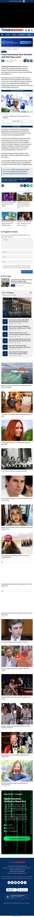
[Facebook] (21, 185)
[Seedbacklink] (25, 882)
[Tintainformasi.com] (12, 30)
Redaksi (7, 60)
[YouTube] (18, 883)
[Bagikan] (31, 60)
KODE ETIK (10, 877)
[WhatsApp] (31, 185)
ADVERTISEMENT (23, 878)
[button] (26, 30)
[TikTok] (22, 883)
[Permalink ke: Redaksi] (3, 60)
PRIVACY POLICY (13, 878)
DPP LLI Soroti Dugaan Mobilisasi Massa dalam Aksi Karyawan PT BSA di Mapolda (20, 327)
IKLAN (30, 878)
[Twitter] (24, 185)
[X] (12, 883)
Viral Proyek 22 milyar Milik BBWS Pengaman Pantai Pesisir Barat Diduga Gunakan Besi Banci (19, 320)
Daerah (13, 285)
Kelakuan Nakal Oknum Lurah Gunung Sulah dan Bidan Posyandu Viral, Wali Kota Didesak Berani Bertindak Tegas (20, 333)
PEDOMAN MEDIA (19, 877)
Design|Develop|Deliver (17, 838)
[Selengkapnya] (30, 292)
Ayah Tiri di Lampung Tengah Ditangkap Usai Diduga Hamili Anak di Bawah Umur (20, 346)
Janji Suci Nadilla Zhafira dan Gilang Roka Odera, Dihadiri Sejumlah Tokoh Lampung (20, 340)
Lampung (4, 51)
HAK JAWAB (5, 878)
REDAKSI (4, 877)
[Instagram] (15, 883)
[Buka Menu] (29, 30)
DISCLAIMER (28, 877)
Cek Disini (12, 898)
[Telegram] (28, 185)
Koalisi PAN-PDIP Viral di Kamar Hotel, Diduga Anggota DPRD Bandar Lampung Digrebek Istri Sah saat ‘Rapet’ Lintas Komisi (20, 352)
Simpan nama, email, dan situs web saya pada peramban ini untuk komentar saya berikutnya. (17, 267)
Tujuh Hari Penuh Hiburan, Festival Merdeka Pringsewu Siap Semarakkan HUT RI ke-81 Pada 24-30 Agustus (21, 282)
